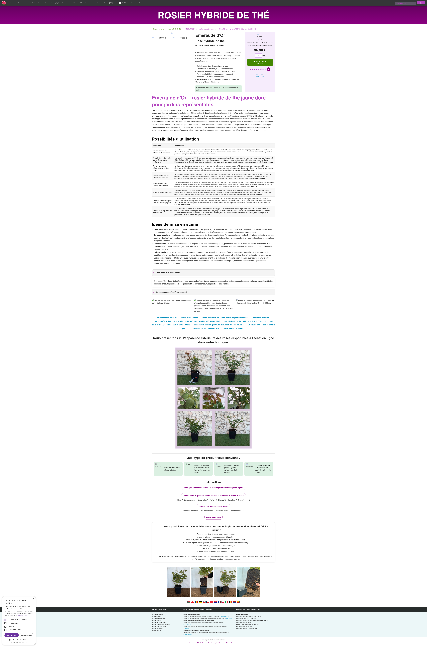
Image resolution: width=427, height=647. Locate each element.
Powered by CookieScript (19, 642)
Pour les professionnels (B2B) (103, 3)
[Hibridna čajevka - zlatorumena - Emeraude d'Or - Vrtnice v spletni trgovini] (204, 601)
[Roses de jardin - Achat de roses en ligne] (421, 2)
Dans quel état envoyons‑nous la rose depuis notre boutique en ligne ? (213, 487)
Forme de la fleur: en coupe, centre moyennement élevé (225, 317)
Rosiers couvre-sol (157, 628)
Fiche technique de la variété (168, 272)
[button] (18, 640)
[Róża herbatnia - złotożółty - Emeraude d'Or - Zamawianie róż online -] (223, 601)
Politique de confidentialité (195, 643)
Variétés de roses (35, 3)
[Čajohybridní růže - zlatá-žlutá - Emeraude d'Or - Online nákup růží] (207, 601)
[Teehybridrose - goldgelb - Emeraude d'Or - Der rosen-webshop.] (200, 601)
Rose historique (156, 616)
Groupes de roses (158, 29)
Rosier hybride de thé (174, 29)
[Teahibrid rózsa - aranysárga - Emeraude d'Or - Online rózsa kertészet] (188, 601)
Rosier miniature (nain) (159, 626)
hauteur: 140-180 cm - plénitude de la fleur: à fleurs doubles (219, 324)
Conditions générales (214, 643)
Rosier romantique (157, 614)
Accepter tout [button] (11, 635)
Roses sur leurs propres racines (55, 3)
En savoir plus (22, 615)
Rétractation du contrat (233, 643)
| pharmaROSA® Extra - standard (205, 328)
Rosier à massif (156, 620)
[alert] (19, 620)
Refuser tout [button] (26, 635)
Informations (84, 3)
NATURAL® (187, 624)
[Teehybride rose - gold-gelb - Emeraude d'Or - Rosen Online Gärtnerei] (211, 601)
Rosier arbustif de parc (158, 622)
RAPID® (186, 628)
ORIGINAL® (225, 616)
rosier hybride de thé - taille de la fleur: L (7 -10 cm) (245, 321)
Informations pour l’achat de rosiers (213, 506)
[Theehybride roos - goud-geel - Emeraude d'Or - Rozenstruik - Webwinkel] (234, 601)
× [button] (33, 599)
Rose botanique (156, 630)
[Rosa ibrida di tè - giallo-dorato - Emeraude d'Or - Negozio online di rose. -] (226, 601)
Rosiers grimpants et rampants (161, 624)
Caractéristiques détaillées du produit (171, 292)
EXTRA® (229, 618)
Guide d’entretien (213, 517)
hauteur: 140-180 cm (189, 317)
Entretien (74, 3)
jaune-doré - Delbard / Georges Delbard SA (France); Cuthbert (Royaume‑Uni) (187, 321)
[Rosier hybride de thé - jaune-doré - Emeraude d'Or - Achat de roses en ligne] (219, 601)
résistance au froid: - (261, 317)
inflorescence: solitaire (167, 317)
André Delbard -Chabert (233, 328)
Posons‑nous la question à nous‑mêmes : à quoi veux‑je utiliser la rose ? (213, 495)
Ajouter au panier (261, 62)
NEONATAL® (187, 634)
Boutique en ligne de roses (18, 3)
